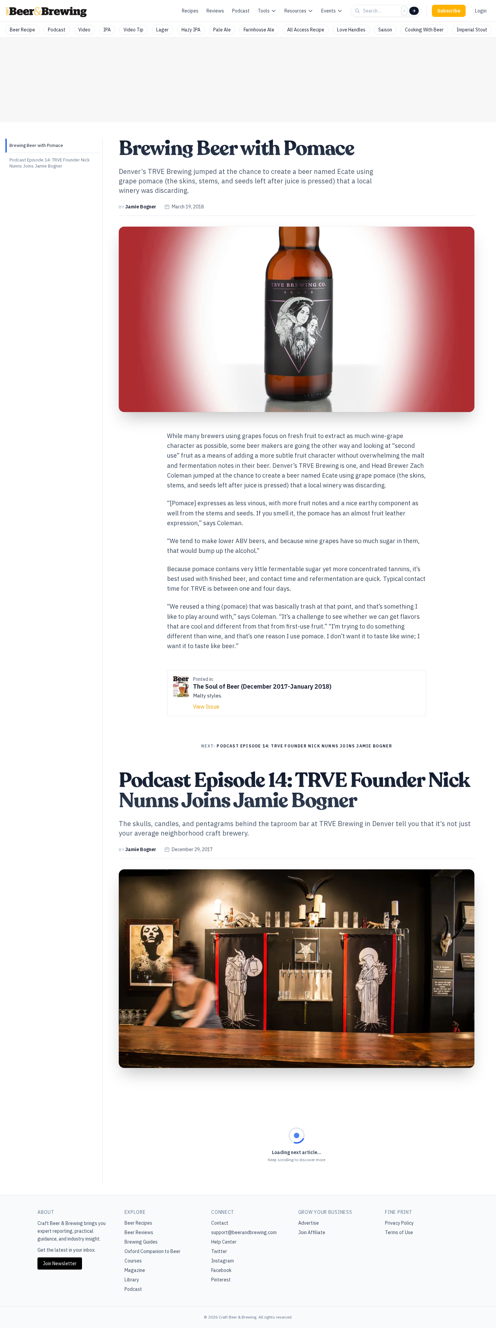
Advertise (308, 1223)
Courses (133, 1261)
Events (328, 11)
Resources (295, 11)
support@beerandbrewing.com (244, 1232)
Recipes (190, 11)
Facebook (221, 1270)
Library (132, 1280)
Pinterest (221, 1280)
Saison (385, 30)
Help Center (224, 1242)
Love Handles (351, 30)
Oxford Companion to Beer (153, 1251)
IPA (107, 30)
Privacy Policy (399, 1223)
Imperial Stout (472, 30)
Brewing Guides (141, 1242)
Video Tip (133, 30)
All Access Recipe (305, 30)
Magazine (135, 1270)
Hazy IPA (191, 30)
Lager (162, 30)
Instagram (222, 1261)
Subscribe (448, 11)
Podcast (241, 11)
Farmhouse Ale (259, 30)
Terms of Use (399, 1232)
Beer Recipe (22, 30)
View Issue (206, 706)
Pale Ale (222, 30)
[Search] (414, 11)
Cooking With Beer (424, 30)
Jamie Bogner (140, 207)
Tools (264, 11)
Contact (219, 1223)
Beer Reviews (139, 1232)
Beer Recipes (138, 1223)
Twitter (219, 1251)
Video (84, 30)
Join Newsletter (60, 1263)
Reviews (215, 11)
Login (481, 11)
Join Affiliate (311, 1232)
